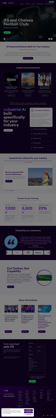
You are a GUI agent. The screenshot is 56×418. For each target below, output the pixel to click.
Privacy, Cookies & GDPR (7, 413)
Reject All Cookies (28, 412)
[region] (17, 412)
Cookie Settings (28, 414)
